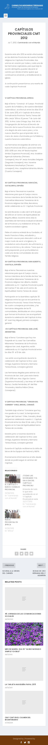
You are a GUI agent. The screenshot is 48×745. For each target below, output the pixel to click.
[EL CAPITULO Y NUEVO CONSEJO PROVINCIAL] (12, 478)
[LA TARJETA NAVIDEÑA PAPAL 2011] (24, 669)
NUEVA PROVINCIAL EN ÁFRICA (11, 522)
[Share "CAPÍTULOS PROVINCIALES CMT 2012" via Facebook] (16, 553)
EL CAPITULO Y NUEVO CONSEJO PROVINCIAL (12, 487)
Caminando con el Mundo (29, 42)
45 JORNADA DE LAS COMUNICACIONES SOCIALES (23, 615)
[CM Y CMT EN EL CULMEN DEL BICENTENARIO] (24, 702)
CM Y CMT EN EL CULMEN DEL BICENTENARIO (18, 718)
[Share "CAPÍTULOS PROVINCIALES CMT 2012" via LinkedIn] (26, 553)
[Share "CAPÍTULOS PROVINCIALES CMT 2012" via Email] (31, 553)
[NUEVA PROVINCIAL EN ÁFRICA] (12, 514)
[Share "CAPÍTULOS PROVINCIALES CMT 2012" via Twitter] (21, 553)
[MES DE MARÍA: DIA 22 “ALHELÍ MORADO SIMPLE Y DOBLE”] (24, 634)
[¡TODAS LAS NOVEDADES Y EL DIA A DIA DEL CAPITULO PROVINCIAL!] (32, 491)
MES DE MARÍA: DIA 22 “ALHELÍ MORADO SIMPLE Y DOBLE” (23, 650)
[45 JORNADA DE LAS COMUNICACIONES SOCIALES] (24, 598)
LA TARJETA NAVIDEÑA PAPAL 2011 (20, 684)
